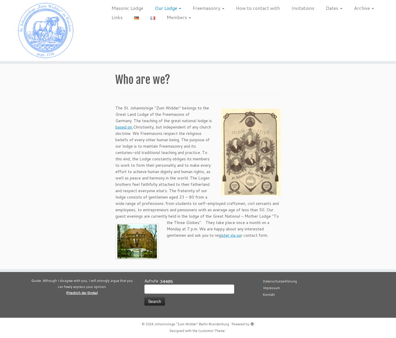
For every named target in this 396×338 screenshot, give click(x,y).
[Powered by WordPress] (252, 323)
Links (117, 17)
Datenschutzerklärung (280, 281)
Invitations (302, 8)
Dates (332, 8)
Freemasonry (207, 8)
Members (177, 17)
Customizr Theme (211, 330)
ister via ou (231, 235)
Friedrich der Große (82, 293)
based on (124, 127)
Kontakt (269, 294)
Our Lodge (166, 8)
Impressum (271, 288)
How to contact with (258, 8)
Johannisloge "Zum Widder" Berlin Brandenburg (192, 324)
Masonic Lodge (127, 8)
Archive (362, 8)
